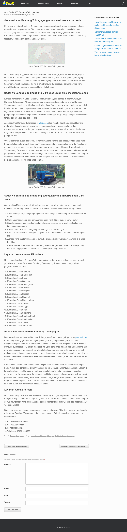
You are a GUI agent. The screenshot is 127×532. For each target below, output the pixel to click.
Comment (8, 464)
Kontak (60, 3)
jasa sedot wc (81, 337)
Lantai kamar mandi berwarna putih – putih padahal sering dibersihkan (108, 25)
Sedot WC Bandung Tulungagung (65, 436)
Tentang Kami (43, 3)
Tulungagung (20, 436)
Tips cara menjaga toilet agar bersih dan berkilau (107, 54)
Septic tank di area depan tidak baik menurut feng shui (108, 40)
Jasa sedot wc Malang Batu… (17, 446)
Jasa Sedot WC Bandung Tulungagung (43, 436)
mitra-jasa (30, 15)
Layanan (74, 3)
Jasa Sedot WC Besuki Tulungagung (74, 446)
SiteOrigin (62, 527)
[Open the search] (123, 3)
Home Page (25, 3)
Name (7, 488)
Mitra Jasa (43, 122)
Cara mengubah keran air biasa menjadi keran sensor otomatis (108, 47)
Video (88, 3)
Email (7, 495)
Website (7, 502)
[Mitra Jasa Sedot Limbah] (8, 3)
